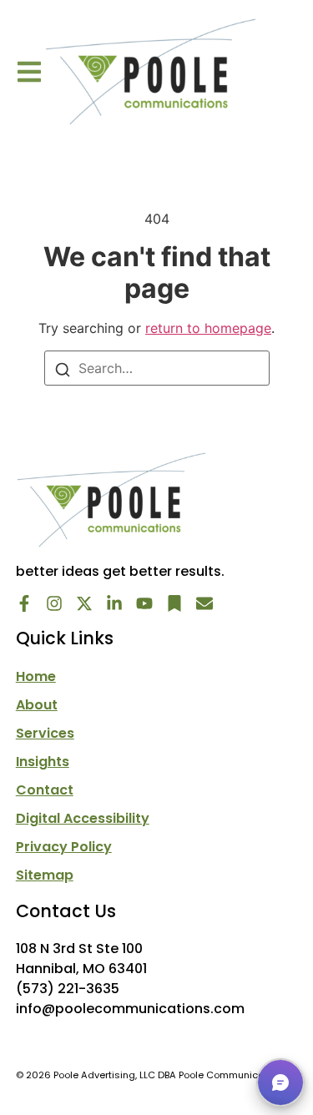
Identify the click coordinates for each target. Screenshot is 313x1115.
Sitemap (44, 875)
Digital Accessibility (82, 818)
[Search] (62, 368)
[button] (29, 72)
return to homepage (208, 328)
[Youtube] (144, 603)
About (37, 705)
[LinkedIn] (114, 603)
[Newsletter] (204, 603)
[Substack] (174, 603)
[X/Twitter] (84, 603)
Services (45, 733)
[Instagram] (54, 603)
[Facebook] (24, 603)
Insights (42, 762)
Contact (44, 790)
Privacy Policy (64, 847)
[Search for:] (157, 368)
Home (36, 677)
